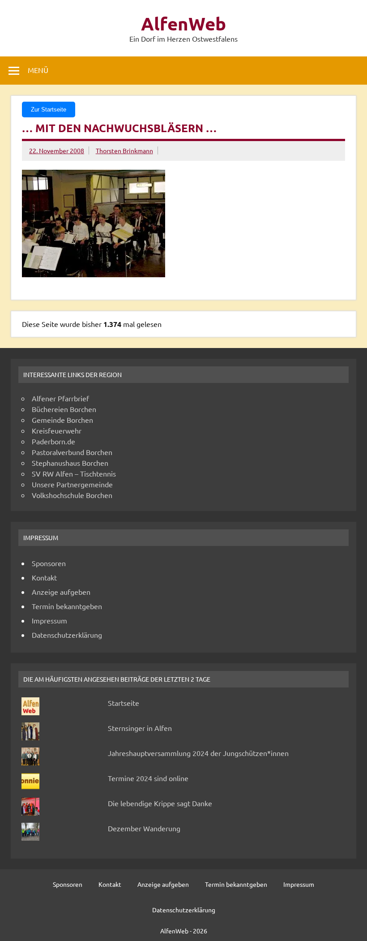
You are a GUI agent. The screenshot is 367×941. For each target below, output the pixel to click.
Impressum (49, 620)
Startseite (123, 702)
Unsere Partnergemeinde (72, 484)
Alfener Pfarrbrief (60, 398)
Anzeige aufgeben (61, 591)
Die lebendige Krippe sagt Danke (160, 803)
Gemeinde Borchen (62, 419)
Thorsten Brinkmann (124, 150)
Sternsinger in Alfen (140, 727)
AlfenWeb (183, 23)
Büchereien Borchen (64, 408)
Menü (38, 69)
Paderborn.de (53, 441)
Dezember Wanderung (144, 828)
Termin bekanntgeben (67, 606)
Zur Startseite (48, 109)
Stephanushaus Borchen (70, 462)
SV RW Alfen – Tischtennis (74, 473)
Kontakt (44, 577)
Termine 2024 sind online (148, 777)
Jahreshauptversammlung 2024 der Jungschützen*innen (198, 752)
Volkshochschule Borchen (72, 494)
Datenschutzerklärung (67, 634)
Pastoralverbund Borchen (72, 451)
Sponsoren (49, 563)
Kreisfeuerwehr (56, 430)
